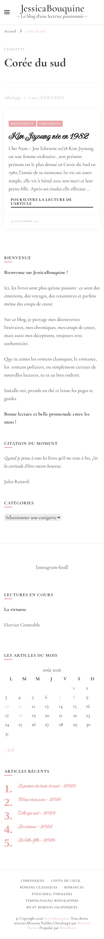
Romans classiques (39, 887)
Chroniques (49, 123)
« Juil (9, 750)
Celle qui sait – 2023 (36, 813)
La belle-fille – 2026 (36, 840)
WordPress (68, 927)
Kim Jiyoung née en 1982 (48, 136)
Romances (74, 887)
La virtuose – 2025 (35, 826)
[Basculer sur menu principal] (7, 12)
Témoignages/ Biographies (52, 900)
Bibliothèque (22, 123)
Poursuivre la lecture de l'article (41, 202)
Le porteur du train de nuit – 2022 (46, 785)
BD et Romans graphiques (52, 907)
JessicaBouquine (52, 8)
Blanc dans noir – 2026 (39, 799)
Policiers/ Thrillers (52, 894)
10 (7, 706)
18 (20, 715)
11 (20, 706)
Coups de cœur (65, 881)
